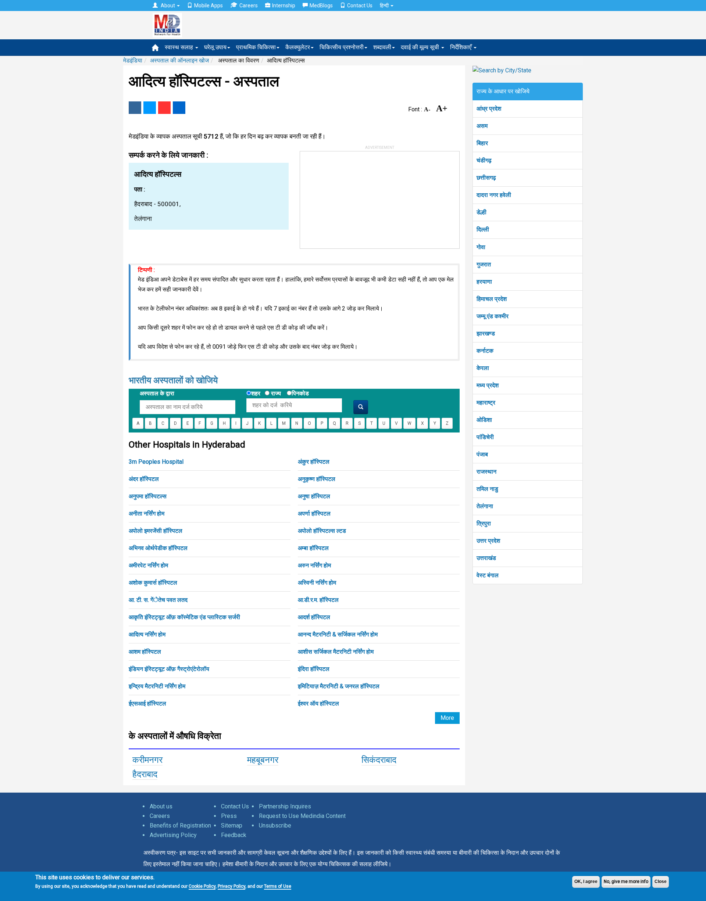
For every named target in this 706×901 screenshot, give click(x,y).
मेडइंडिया (132, 60)
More (447, 717)
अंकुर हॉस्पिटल (313, 461)
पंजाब (482, 454)
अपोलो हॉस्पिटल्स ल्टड (322, 530)
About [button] (168, 5)
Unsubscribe (275, 825)
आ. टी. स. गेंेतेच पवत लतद (158, 599)
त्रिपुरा (484, 523)
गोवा (481, 247)
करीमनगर (147, 760)
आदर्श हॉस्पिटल (314, 617)
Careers (248, 5)
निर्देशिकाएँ (461, 47)
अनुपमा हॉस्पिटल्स (148, 496)
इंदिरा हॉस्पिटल (313, 668)
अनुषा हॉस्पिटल (314, 496)
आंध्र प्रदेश (489, 108)
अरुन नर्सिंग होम (314, 565)
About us (161, 806)
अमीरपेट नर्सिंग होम (148, 565)
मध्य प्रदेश (488, 385)
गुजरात (484, 264)
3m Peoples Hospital (156, 461)
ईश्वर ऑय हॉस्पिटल (318, 703)
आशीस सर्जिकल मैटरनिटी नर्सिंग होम (336, 651)
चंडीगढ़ (484, 160)
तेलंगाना (485, 506)
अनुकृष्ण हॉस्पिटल (316, 478)
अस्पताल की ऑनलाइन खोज (179, 60)
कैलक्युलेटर (297, 47)
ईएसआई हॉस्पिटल (147, 703)
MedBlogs (321, 5)
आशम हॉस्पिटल (145, 651)
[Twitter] (149, 107)
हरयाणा (484, 281)
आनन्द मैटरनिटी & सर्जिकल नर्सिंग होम (338, 634)
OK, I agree (586, 881)
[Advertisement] (355, 197)
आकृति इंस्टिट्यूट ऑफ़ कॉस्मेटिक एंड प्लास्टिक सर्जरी (184, 617)
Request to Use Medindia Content (302, 815)
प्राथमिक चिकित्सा (256, 47)
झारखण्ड (486, 333)
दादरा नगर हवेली (494, 194)
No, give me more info (626, 881)
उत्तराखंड (486, 557)
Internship (283, 5)
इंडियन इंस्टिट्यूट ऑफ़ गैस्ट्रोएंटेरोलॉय (169, 668)
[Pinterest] (164, 107)
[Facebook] (135, 107)
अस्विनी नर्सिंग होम (317, 582)
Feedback (233, 835)
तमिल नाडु (487, 488)
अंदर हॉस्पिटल (144, 478)
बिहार (482, 143)
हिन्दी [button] (385, 5)
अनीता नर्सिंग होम (146, 513)
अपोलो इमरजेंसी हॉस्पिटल (155, 530)
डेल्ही (481, 212)
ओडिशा (484, 419)
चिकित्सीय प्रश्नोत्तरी (342, 47)
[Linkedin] (179, 107)
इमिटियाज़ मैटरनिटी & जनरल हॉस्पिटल (338, 686)
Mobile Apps (208, 5)
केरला (483, 368)
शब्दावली (382, 47)
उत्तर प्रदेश (488, 540)
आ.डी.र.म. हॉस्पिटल (318, 599)
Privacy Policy (231, 886)
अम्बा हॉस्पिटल (313, 548)
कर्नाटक (485, 350)
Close (661, 881)
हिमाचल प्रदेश (492, 298)
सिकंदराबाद (378, 760)
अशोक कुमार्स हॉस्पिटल (153, 582)
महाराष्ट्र (486, 402)
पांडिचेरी (485, 437)
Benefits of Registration (180, 825)
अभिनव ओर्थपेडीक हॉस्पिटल (158, 548)
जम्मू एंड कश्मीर (493, 316)
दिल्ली (483, 229)
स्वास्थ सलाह (180, 47)
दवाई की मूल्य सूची (421, 47)
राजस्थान (486, 471)
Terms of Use (277, 886)
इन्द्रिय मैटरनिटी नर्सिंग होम (157, 686)
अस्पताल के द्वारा (157, 393)
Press (229, 815)
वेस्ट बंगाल (488, 575)
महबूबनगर (262, 760)
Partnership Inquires (285, 806)
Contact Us (359, 5)
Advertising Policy (173, 835)
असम (482, 125)
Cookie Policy (202, 886)
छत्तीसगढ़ (486, 177)
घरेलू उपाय (215, 47)
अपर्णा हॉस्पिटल (314, 513)
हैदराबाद (144, 774)
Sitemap (231, 825)
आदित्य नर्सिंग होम (147, 634)
